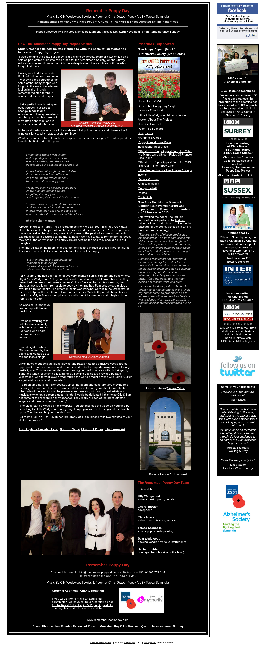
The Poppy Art (115, 429)
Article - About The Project (155, 119)
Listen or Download (150, 110)
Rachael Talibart (176, 388)
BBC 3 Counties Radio (238, 300)
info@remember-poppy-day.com (100, 572)
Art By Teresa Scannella (153, 16)
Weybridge (129, 642)
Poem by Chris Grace (110, 16)
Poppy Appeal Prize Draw (154, 142)
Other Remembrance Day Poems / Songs (165, 170)
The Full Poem (92, 429)
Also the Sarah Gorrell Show (238, 175)
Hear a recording (238, 143)
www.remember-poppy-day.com (107, 619)
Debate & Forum (148, 179)
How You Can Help (150, 124)
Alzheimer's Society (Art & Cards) (161, 54)
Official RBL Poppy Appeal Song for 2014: (165, 151)
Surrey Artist (150, 642)
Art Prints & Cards (149, 137)
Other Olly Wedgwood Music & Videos (162, 115)
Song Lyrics (145, 133)
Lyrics (87, 16)
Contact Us (145, 197)
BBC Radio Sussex (239, 152)
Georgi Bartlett (147, 188)
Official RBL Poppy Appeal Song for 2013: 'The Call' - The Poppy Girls (165, 164)
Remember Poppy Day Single (157, 106)
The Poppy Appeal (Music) (156, 49)
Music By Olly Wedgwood (64, 16)
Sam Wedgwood (148, 183)
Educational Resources (153, 146)
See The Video (70, 429)
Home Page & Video (151, 101)
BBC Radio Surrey (237, 149)
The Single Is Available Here (38, 429)
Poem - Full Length (150, 128)
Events (142, 174)
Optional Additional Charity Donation (78, 590)
